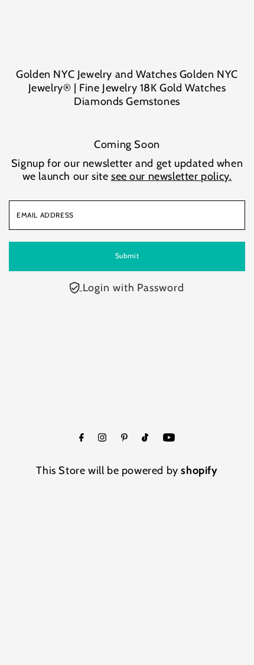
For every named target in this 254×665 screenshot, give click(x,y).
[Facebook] (81, 438)
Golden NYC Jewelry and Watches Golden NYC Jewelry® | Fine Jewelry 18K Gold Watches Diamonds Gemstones (126, 88)
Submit (127, 256)
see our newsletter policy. (171, 176)
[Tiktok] (145, 438)
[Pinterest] (124, 438)
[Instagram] (102, 438)
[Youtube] (169, 438)
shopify (199, 470)
